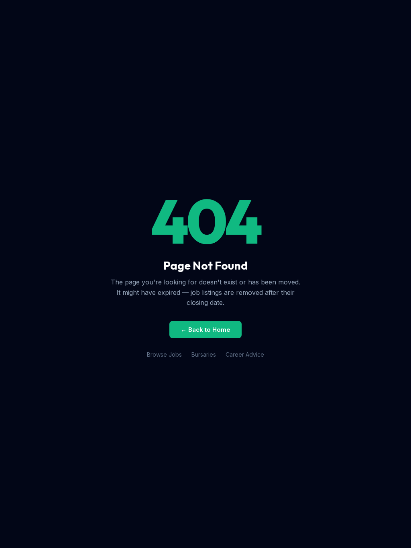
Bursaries (203, 354)
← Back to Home (205, 329)
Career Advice (245, 354)
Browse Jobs (164, 354)
